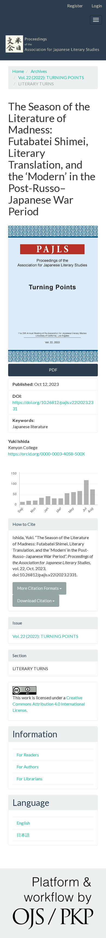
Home (18, 71)
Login (97, 5)
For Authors (28, 766)
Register (75, 5)
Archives (39, 71)
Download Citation (34, 600)
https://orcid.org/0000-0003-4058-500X (46, 453)
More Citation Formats (38, 588)
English (23, 822)
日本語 (23, 834)
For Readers (28, 754)
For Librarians (29, 778)
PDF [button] (53, 369)
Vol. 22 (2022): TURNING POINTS (51, 77)
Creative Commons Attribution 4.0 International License (49, 704)
